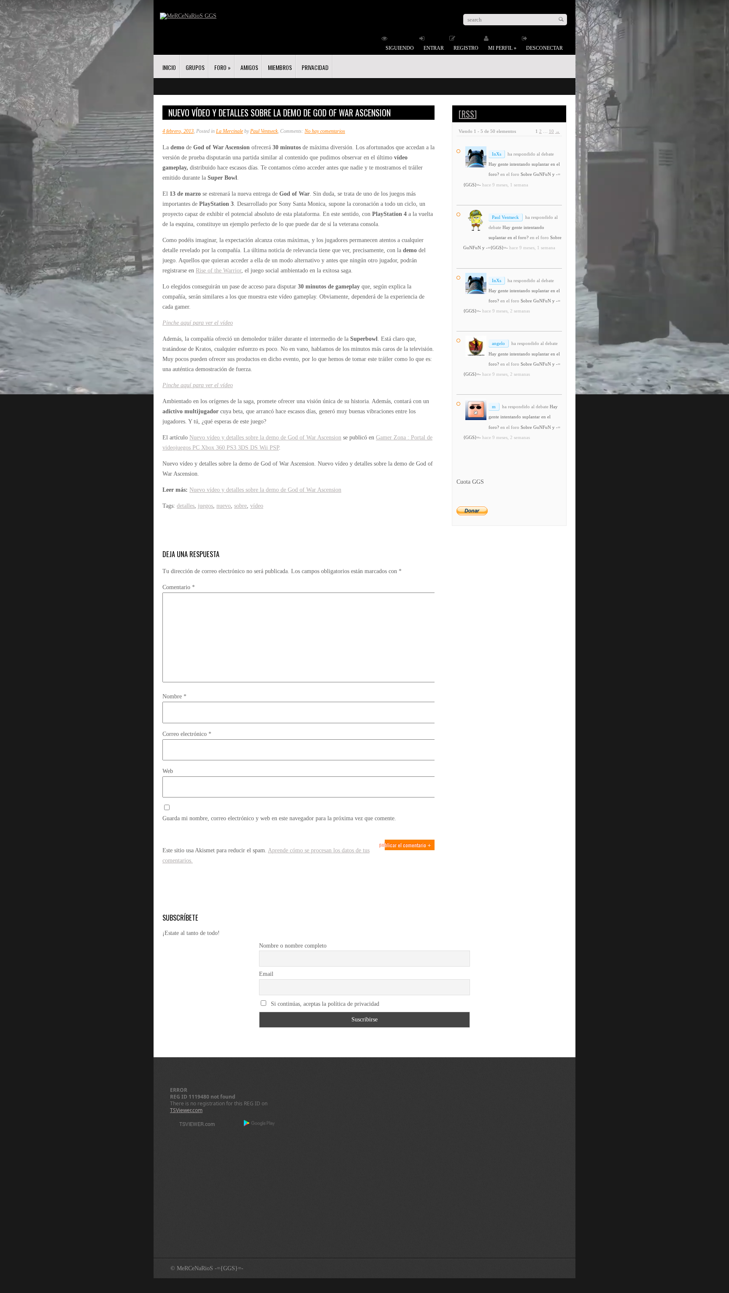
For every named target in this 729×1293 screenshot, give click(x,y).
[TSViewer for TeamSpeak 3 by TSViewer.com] (193, 1125)
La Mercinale (229, 131)
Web (167, 771)
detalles (185, 506)
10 (551, 131)
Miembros (280, 67)
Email (266, 974)
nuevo (223, 506)
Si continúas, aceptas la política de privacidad (324, 1004)
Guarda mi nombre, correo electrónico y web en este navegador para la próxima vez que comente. (279, 818)
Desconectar (544, 48)
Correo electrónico (186, 734)
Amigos (249, 67)
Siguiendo (400, 48)
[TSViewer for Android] (259, 1124)
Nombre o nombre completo (293, 946)
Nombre (174, 696)
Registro (466, 48)
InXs (496, 153)
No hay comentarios (325, 131)
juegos (205, 506)
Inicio (169, 67)
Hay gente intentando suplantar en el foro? (523, 416)
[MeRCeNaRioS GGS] (188, 16)
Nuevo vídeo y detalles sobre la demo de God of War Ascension (265, 437)
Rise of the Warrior (218, 270)
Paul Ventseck (264, 131)
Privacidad (315, 67)
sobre (240, 506)
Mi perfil (502, 48)
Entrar (434, 48)
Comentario (178, 587)
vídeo (256, 506)
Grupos (195, 67)
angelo (498, 343)
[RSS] (468, 114)
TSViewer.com (186, 1110)
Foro (222, 67)
